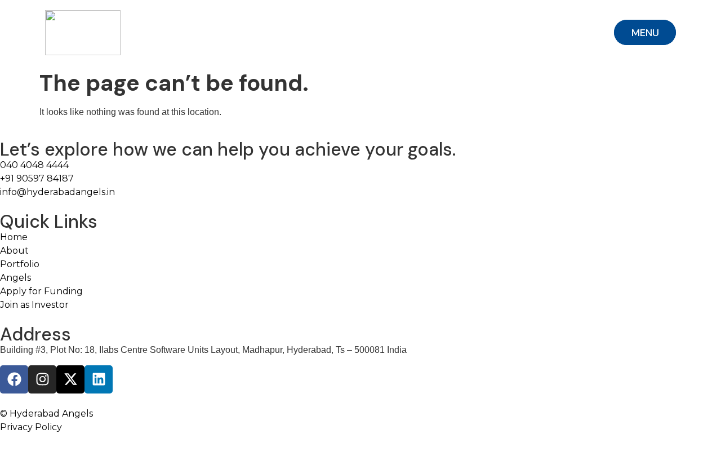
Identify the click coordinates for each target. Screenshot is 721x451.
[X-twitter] (70, 379)
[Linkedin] (98, 379)
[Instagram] (42, 379)
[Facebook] (14, 379)
